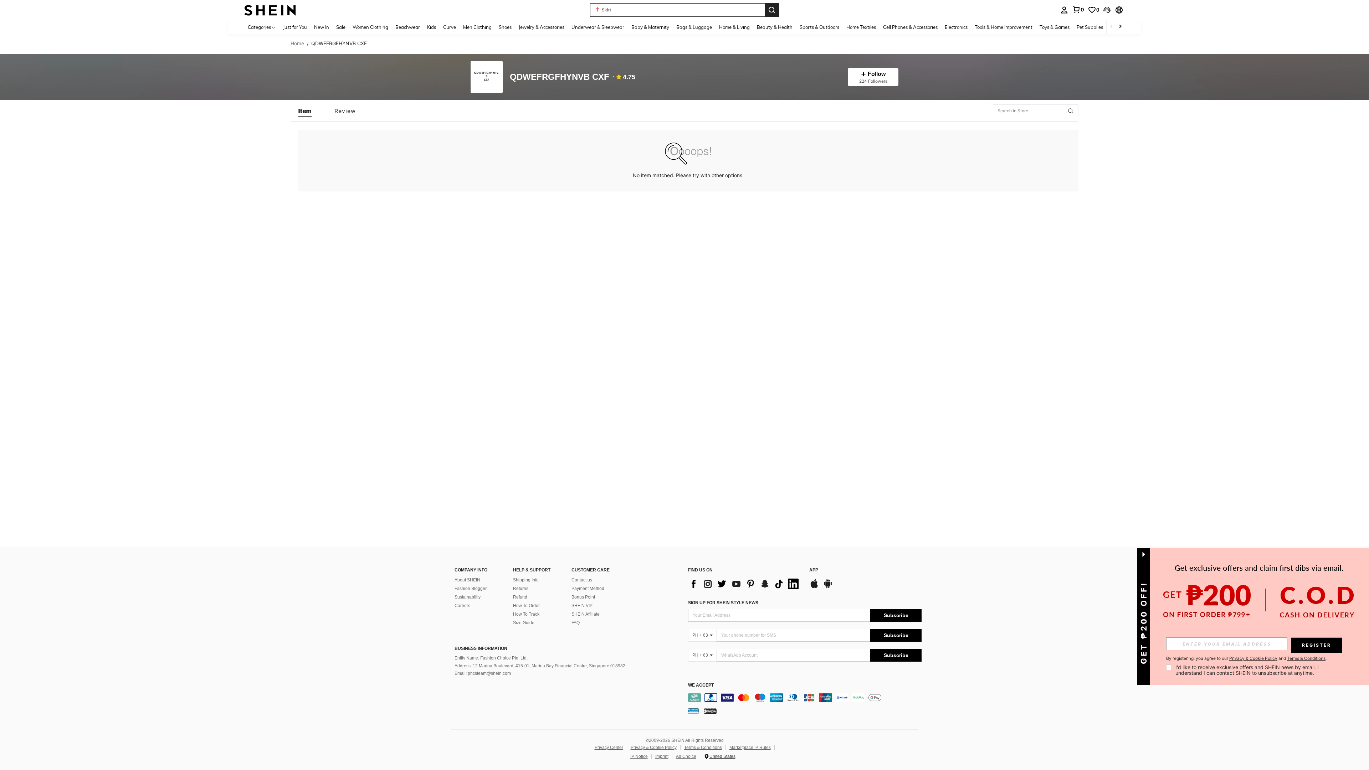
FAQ (575, 622)
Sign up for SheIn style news (723, 602)
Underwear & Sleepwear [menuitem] (597, 27)
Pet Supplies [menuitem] (1090, 27)
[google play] (828, 587)
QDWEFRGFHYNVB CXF (559, 77)
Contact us (581, 580)
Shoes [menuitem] (505, 27)
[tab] (305, 110)
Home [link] (297, 43)
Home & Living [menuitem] (734, 27)
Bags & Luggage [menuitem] (694, 27)
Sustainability (468, 597)
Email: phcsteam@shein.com (483, 673)
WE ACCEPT (701, 685)
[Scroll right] (1120, 27)
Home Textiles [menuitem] (861, 27)
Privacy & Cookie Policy (654, 747)
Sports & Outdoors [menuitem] (819, 27)
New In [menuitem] (321, 27)
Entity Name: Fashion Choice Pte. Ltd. (491, 658)
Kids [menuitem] (431, 27)
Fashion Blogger (471, 588)
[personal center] (1064, 10)
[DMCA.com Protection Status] (710, 710)
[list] (745, 584)
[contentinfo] (805, 697)
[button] (1107, 10)
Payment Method (587, 588)
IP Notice (639, 756)
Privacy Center (609, 747)
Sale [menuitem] (340, 27)
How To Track (526, 614)
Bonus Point (583, 597)
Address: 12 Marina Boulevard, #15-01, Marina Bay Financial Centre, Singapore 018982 (540, 665)
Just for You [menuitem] (295, 27)
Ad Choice (686, 756)
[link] (1078, 9)
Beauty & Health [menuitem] (775, 27)
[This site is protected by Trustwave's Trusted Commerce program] (693, 710)
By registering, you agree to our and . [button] (1246, 658)
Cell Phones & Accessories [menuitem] (910, 27)
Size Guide (523, 622)
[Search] (772, 10)
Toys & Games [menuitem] (1055, 27)
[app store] (814, 587)
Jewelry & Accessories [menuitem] (541, 27)
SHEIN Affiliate (585, 614)
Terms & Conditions (703, 747)
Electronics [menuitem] (956, 27)
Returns (520, 588)
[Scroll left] (1111, 27)
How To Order (526, 605)
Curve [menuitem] (449, 27)
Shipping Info (526, 580)
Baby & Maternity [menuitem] (650, 27)
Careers (462, 605)
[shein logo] (270, 9)
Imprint (661, 756)
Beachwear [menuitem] (407, 27)
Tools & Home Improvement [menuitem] (1003, 27)
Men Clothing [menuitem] (477, 27)
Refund (520, 597)
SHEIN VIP (582, 605)
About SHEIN (467, 580)
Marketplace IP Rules (750, 747)
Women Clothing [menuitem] (370, 27)
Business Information (481, 648)
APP (813, 570)
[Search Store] (1070, 111)
